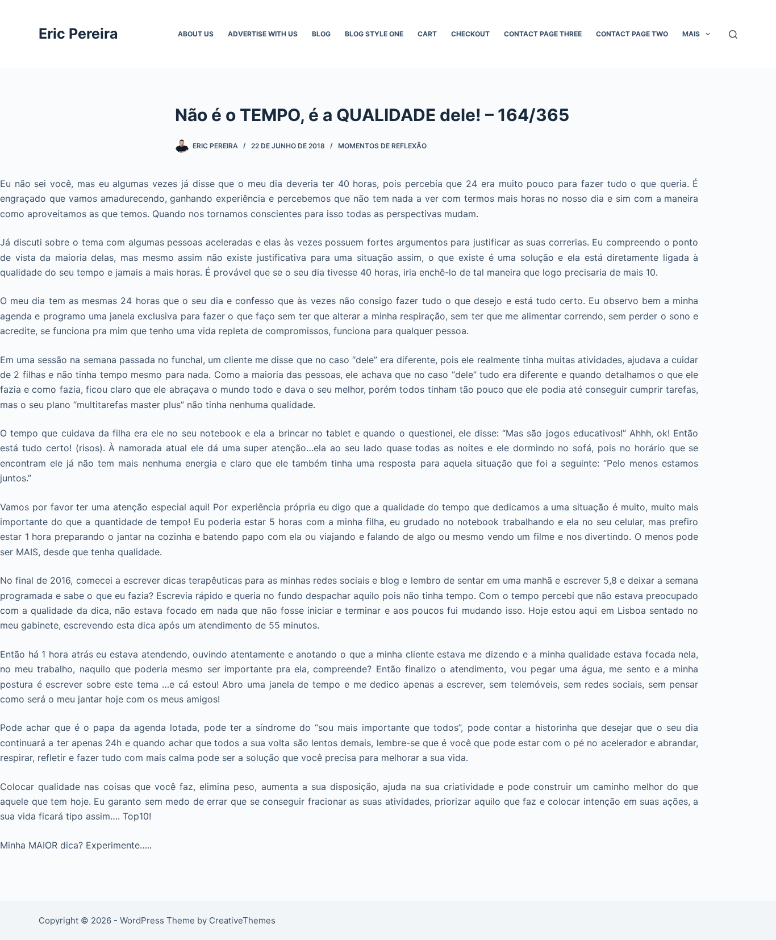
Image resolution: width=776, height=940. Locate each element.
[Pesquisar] (733, 34)
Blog (321, 34)
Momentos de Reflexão (382, 146)
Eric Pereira (78, 33)
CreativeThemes (242, 920)
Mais (691, 34)
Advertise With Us (263, 34)
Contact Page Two (632, 34)
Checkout (470, 34)
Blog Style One (374, 34)
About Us (196, 34)
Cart (427, 34)
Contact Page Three (543, 34)
